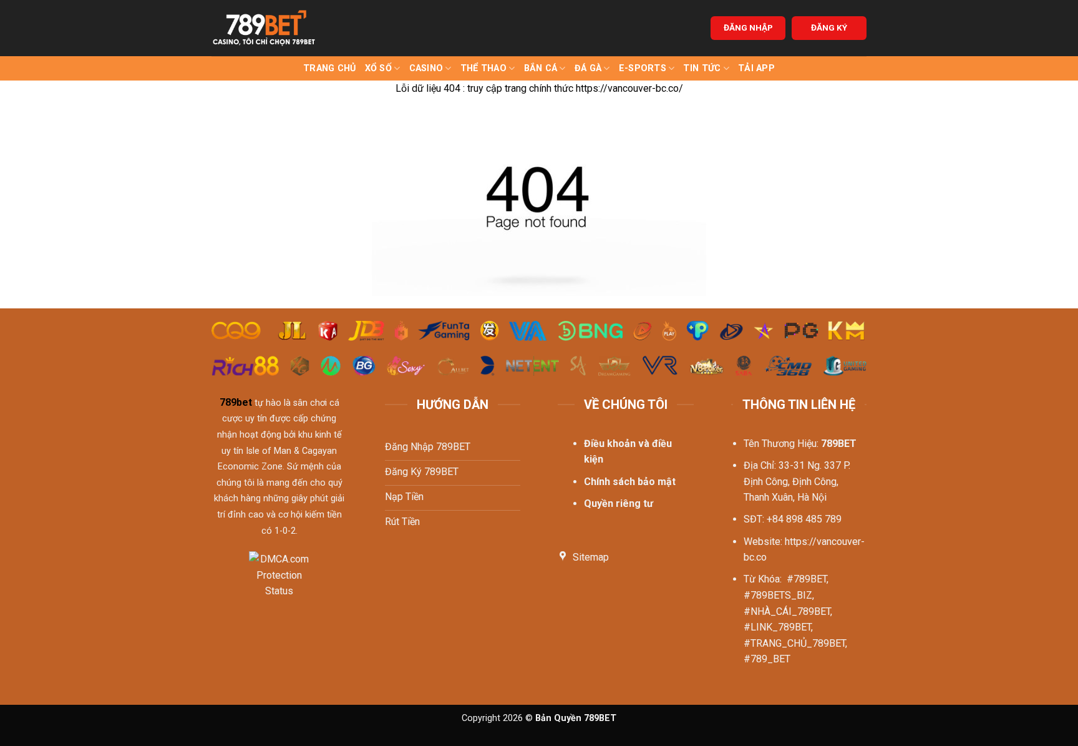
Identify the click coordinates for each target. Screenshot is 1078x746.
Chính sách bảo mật (630, 482)
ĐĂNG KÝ (829, 27)
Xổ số (378, 68)
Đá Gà (588, 68)
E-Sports (642, 68)
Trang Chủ (329, 68)
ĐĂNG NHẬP (748, 27)
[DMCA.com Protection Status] (279, 583)
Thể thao (483, 68)
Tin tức (702, 68)
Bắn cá (541, 68)
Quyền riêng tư (618, 503)
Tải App (756, 68)
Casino (426, 68)
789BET (839, 443)
